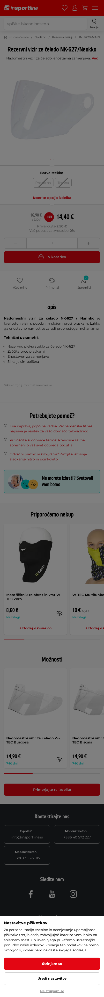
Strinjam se (52, 963)
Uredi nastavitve (52, 978)
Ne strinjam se (52, 991)
